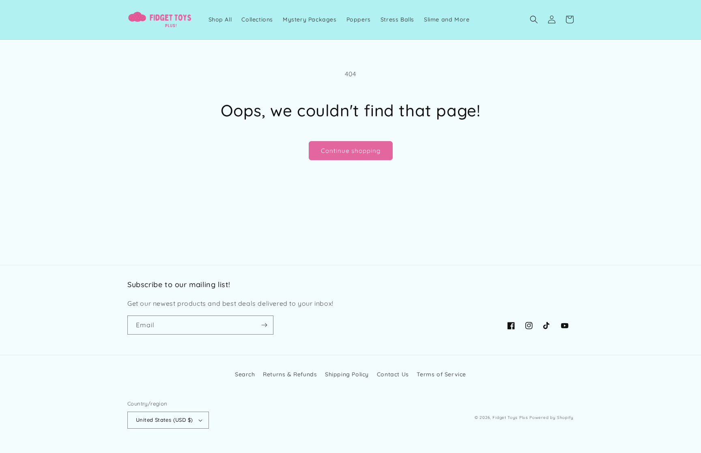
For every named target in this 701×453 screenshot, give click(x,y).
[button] (534, 19)
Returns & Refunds (290, 374)
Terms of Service (441, 374)
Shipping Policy (347, 374)
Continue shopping (351, 151)
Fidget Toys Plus (510, 417)
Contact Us (393, 374)
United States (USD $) (164, 420)
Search (245, 374)
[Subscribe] (264, 325)
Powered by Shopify (551, 417)
